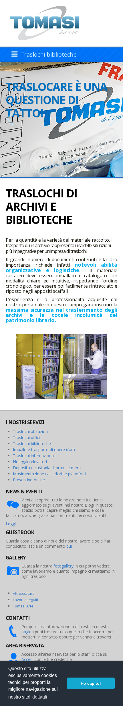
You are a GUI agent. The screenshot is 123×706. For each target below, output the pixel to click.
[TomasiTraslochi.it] (47, 22)
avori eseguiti (26, 599)
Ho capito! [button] (91, 683)
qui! (69, 546)
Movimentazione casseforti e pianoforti (49, 473)
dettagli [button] (39, 697)
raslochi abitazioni (32, 431)
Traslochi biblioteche (32, 443)
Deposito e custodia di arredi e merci (47, 467)
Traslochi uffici (26, 437)
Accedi (27, 659)
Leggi (11, 523)
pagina (27, 631)
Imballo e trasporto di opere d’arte (44, 449)
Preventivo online (29, 479)
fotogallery (63, 566)
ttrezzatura (25, 593)
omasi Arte (24, 606)
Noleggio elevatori (30, 461)
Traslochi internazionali (34, 455)
